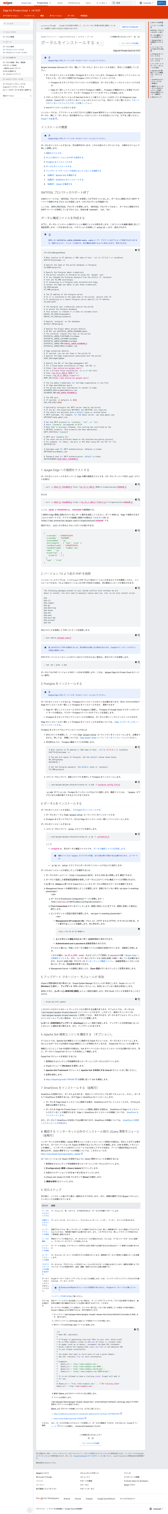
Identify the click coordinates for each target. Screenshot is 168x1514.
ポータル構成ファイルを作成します (109, 849)
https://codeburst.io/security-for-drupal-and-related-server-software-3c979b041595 (87, 1414)
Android (67, 1499)
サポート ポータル (87, 1489)
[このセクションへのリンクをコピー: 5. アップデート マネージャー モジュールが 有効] (106, 977)
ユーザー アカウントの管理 (45, 1231)
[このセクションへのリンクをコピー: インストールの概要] (69, 127)
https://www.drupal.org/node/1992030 (69, 1419)
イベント (39, 1481)
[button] (14, 95)
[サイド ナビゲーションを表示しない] (29, 1509)
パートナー (40, 1485)
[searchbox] (16, 24)
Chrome (78, 1499)
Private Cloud (42, 3)
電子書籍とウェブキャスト (46, 1489)
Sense (88, 3)
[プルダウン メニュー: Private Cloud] (51, 3)
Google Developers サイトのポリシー (87, 1456)
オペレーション (56, 16)
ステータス (84, 1485)
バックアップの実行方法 (60, 1296)
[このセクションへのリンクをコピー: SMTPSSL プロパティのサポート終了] (91, 192)
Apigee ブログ (129, 1485)
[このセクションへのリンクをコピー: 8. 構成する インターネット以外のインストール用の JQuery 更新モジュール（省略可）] (58, 1135)
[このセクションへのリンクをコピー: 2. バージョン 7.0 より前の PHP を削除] (93, 573)
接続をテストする (54, 153)
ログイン (161, 3)
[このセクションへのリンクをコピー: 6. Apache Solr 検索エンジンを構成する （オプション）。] (116, 1034)
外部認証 (83, 16)
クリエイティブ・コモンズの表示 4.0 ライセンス (88, 1453)
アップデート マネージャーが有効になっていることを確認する (73, 171)
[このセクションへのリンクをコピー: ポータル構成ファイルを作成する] (87, 218)
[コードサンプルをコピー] (138, 250)
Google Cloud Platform (106, 1499)
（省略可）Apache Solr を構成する (61, 175)
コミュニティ (85, 1477)
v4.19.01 (35, 10)
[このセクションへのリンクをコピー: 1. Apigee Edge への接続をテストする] (91, 470)
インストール (29, 16)
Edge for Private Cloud (15, 10)
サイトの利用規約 (55, 1509)
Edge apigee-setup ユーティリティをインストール (102, 738)
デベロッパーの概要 (131, 1477)
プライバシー (41, 1509)
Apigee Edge (26, 3)
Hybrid (60, 3)
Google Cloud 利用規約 (73, 1509)
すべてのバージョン (10, 16)
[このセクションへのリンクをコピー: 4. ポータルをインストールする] (84, 803)
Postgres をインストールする (59, 162)
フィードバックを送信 (129, 43)
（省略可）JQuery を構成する (59, 184)
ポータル (71, 16)
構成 (42, 16)
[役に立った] (135, 37)
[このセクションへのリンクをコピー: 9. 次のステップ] (63, 1190)
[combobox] (123, 3)
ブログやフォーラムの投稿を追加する (45, 1269)
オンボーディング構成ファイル (99, 961)
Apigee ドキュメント (48, 37)
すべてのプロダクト (127, 1499)
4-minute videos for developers (136, 1481)
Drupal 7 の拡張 (47, 119)
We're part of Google (44, 1477)
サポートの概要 (86, 1481)
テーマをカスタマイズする (45, 1213)
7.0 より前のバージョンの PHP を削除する (65, 157)
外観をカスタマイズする (45, 1222)
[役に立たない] (138, 37)
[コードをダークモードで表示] (136, 250)
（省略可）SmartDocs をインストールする (65, 180)
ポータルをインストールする (58, 166)
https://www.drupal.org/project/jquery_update (60, 1154)
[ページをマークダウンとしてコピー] (98, 43)
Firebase (89, 1499)
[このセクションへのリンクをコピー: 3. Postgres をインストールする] (84, 684)
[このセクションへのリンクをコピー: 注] (52, 57)
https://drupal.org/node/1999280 (60, 1079)
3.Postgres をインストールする (87, 810)
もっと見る (101, 3)
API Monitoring (74, 3)
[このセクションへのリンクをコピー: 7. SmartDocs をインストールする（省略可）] (102, 1088)
